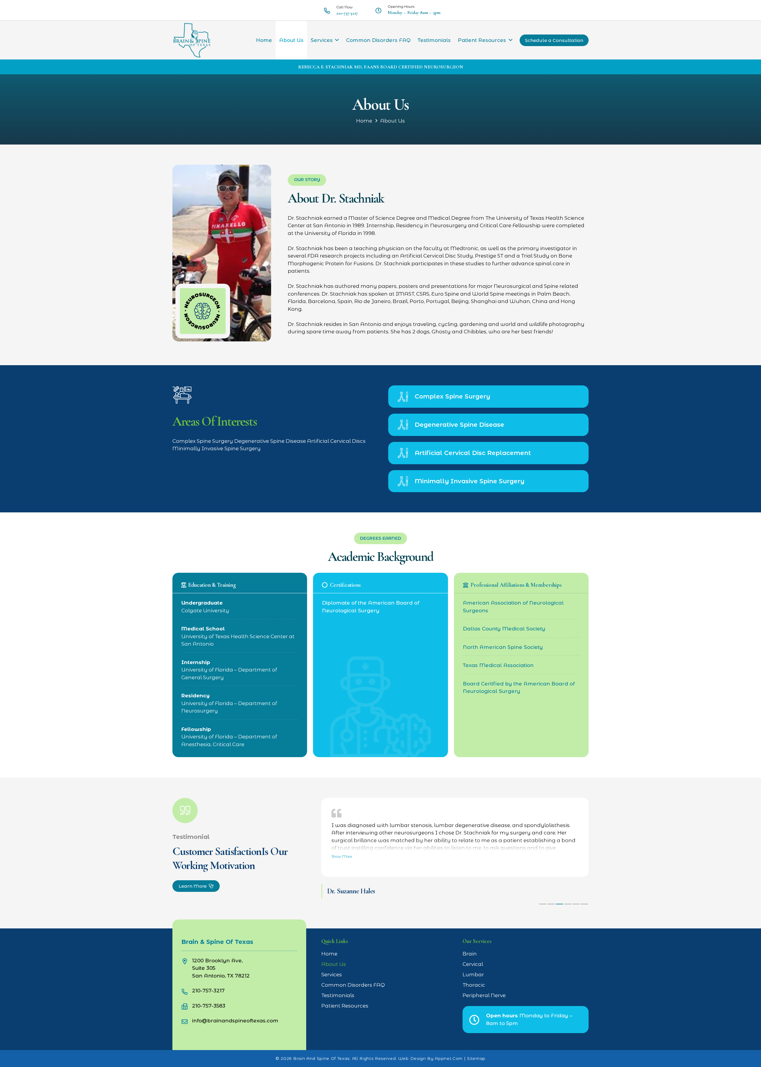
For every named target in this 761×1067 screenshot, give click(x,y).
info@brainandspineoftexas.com (235, 1021)
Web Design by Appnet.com (430, 1058)
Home (364, 121)
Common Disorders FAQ (353, 985)
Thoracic (474, 985)
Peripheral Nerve (484, 995)
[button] (337, 40)
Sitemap (476, 1058)
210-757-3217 (208, 991)
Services (331, 974)
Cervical (473, 964)
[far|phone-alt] (186, 990)
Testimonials (337, 995)
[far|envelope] (186, 1020)
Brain (470, 954)
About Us (392, 121)
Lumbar (473, 974)
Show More (341, 856)
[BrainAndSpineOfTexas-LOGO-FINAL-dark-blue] (191, 40)
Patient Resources (344, 1006)
